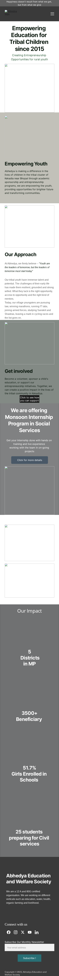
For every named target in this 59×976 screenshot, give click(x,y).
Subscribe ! (29, 958)
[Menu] (52, 13)
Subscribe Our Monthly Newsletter (24, 941)
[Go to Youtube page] (31, 932)
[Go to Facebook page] (10, 932)
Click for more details (29, 460)
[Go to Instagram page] (17, 932)
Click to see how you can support (29, 399)
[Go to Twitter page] (24, 932)
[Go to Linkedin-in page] (36, 932)
